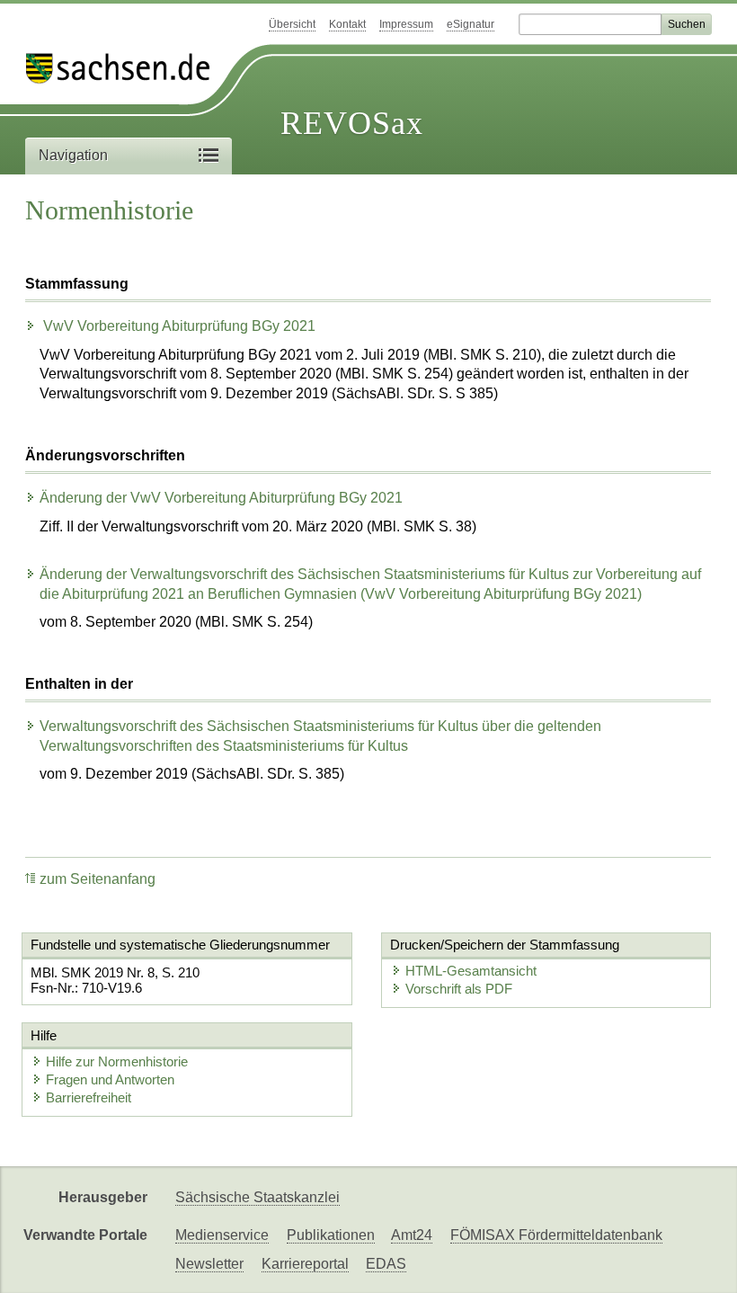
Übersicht (292, 24)
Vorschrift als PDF (458, 988)
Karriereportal (305, 1263)
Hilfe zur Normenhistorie (117, 1061)
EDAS (386, 1263)
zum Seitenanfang (97, 879)
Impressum (406, 24)
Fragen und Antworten (110, 1079)
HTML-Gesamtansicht (471, 970)
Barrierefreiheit (88, 1097)
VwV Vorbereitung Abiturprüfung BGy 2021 (177, 326)
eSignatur (470, 24)
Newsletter (209, 1263)
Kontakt (347, 24)
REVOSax (351, 123)
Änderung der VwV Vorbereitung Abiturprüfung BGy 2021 (221, 497)
